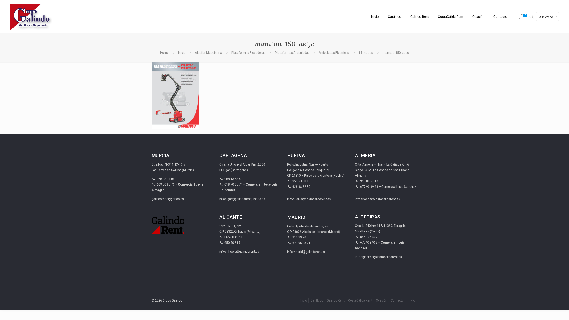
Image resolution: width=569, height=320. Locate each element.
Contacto (397, 300)
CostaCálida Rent (360, 300)
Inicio (181, 52)
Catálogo (317, 300)
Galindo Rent (336, 300)
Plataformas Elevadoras (248, 52)
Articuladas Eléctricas (334, 52)
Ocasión (381, 300)
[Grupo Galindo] (32, 16)
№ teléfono (546, 17)
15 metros (366, 52)
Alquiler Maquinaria (208, 52)
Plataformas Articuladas (292, 52)
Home (164, 52)
